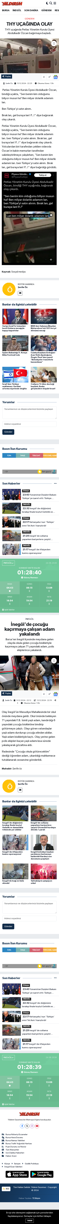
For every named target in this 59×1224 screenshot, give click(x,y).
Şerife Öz (9, 83)
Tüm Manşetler (12, 1150)
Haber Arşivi (11, 1156)
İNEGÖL (17, 10)
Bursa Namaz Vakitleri (15, 1141)
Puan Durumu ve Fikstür (16, 1147)
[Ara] (50, 3)
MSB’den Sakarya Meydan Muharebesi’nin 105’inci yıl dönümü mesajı (43, 328)
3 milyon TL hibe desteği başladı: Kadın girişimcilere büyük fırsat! (43, 386)
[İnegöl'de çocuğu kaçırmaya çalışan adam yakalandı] (29, 673)
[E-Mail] (20, 293)
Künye (7, 1164)
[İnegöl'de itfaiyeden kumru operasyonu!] (15, 842)
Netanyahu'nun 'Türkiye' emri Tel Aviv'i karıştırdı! (38, 524)
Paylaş (8, 76)
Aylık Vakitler (9, 610)
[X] (27, 1126)
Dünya (26, 491)
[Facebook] (22, 1126)
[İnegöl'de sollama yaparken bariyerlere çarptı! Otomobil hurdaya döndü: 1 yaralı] (44, 813)
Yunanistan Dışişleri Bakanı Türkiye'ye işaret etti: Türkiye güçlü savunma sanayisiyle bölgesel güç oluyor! (39, 497)
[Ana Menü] (55, 3)
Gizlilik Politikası (32, 1164)
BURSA (5, 10)
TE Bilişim (36, 1198)
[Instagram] (32, 1126)
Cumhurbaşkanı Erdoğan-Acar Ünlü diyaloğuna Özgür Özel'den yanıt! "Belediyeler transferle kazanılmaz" (43, 357)
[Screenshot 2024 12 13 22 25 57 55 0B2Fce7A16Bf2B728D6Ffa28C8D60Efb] (29, 218)
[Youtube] (37, 1126)
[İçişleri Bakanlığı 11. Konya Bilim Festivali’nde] (15, 343)
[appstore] (17, 1175)
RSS (7, 1189)
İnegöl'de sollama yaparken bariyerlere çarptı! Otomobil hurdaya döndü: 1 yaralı (39, 538)
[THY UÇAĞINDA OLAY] (29, 55)
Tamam (29, 1220)
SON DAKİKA (31, 10)
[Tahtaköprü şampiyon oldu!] (44, 871)
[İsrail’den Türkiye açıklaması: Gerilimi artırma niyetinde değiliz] (15, 374)
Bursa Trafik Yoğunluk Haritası (19, 1144)
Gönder (8, 432)
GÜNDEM (46, 10)
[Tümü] (55, 483)
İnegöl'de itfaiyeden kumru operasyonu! (36, 551)
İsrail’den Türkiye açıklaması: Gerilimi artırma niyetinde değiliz (14, 386)
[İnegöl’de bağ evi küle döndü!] (15, 871)
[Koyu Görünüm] (47, 3)
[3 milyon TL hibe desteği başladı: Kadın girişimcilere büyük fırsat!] (44, 374)
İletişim (17, 1164)
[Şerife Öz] (9, 289)
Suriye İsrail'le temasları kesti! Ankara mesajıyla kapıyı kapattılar (14, 328)
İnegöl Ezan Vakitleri (13, 1167)
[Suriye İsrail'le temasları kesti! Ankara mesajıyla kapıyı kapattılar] (15, 316)
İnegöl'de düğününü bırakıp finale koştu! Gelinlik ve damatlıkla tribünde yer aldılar (37, 510)
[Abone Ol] (55, 77)
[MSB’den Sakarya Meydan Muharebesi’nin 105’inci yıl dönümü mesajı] (44, 316)
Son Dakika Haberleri (15, 1153)
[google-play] (42, 1175)
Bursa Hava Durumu (14, 1137)
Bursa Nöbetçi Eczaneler (17, 1134)
